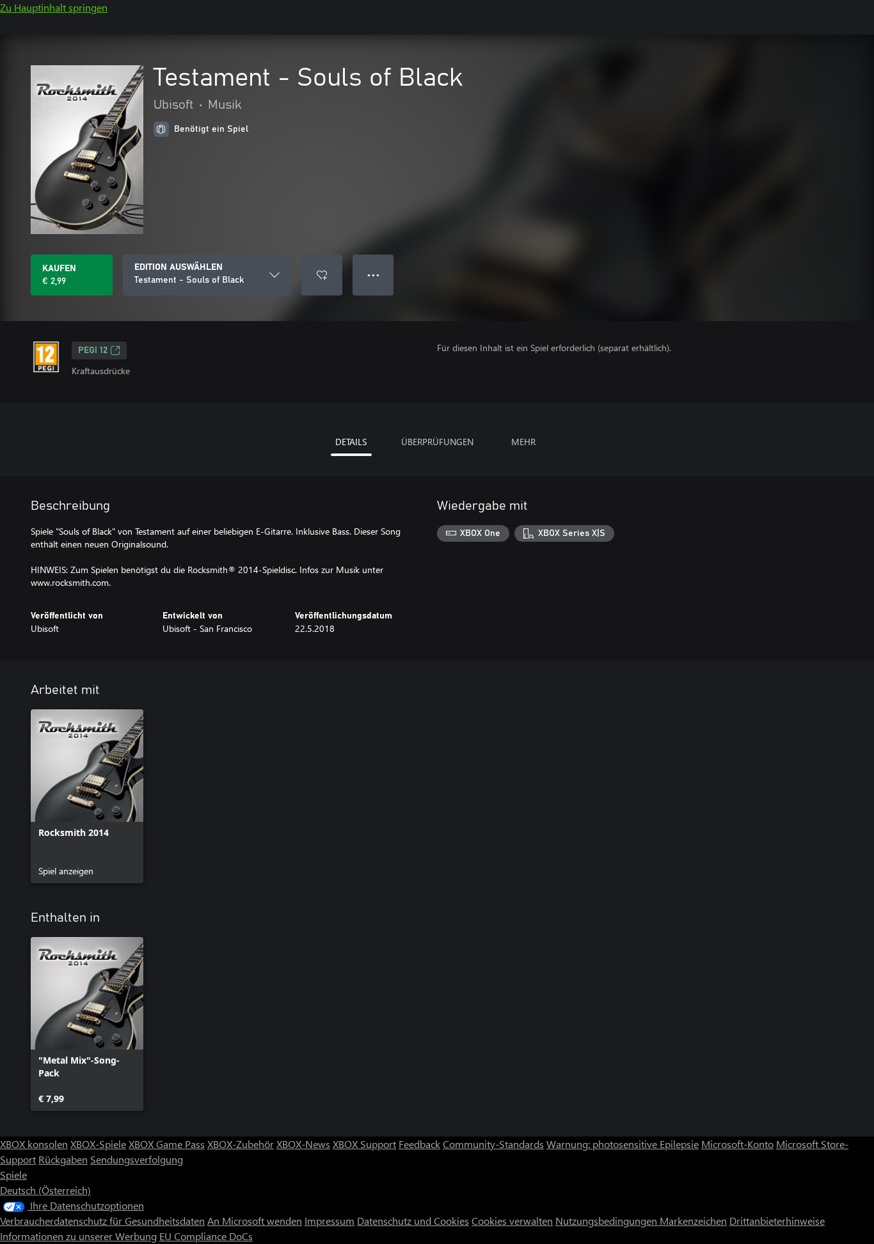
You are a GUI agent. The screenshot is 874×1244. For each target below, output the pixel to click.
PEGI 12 (92, 350)
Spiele (13, 1174)
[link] (87, 796)
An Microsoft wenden (254, 1220)
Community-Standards (493, 1144)
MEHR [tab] (523, 442)
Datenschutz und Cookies (413, 1220)
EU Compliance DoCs (206, 1236)
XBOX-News (303, 1144)
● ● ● (373, 274)
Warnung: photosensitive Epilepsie (622, 1144)
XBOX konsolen (34, 1144)
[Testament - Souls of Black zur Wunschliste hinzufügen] (321, 275)
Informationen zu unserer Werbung (78, 1236)
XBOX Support (364, 1144)
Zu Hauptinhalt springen (53, 7)
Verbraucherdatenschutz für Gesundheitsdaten (102, 1220)
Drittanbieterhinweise (777, 1220)
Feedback (419, 1144)
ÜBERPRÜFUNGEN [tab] (437, 442)
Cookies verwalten (512, 1220)
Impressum (329, 1220)
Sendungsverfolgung (136, 1159)
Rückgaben (63, 1159)
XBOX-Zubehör (240, 1144)
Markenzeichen (693, 1220)
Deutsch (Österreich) (45, 1190)
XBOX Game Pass (167, 1144)
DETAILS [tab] (351, 442)
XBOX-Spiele (98, 1144)
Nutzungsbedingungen (607, 1220)
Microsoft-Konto (737, 1144)
